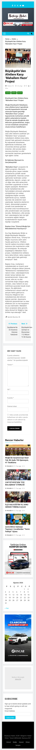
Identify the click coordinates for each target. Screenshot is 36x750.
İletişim (18, 745)
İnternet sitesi (12, 406)
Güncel (8, 742)
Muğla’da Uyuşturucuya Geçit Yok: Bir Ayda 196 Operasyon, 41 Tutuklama (17, 460)
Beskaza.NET (26, 738)
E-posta (10, 398)
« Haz (7, 608)
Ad (8, 389)
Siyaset (21, 742)
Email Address (10, 711)
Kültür (20, 93)
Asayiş (8, 93)
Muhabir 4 (10, 466)
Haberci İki (10, 86)
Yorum (10, 365)
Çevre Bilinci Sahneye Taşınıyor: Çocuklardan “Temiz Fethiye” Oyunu (17, 529)
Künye (28, 742)
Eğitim (14, 93)
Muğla (15, 742)
